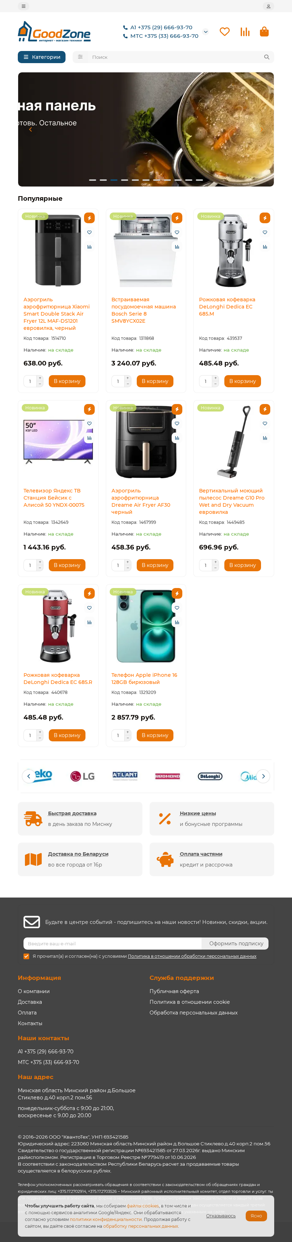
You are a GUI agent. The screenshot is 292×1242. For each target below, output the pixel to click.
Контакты (30, 1023)
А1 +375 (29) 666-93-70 (161, 27)
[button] (31, 129)
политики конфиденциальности (106, 1219)
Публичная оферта (174, 991)
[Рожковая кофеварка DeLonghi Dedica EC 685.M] (233, 250)
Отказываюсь (221, 1215)
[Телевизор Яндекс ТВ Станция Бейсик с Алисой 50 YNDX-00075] (58, 442)
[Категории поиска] (80, 57)
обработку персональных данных (140, 1226)
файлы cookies (143, 1205)
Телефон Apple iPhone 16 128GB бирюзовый (144, 678)
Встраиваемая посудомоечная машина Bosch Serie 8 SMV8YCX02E (143, 310)
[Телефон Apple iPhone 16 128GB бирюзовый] (146, 626)
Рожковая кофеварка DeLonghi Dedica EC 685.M (227, 306)
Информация (39, 977)
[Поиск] (267, 57)
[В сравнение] (89, 246)
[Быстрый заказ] (89, 218)
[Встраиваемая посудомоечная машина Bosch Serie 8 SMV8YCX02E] (146, 250)
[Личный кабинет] (268, 6)
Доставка (30, 1002)
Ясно (256, 1215)
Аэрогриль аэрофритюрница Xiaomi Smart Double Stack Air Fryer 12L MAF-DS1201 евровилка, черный (57, 313)
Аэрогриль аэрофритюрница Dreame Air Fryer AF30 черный (140, 501)
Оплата (27, 1013)
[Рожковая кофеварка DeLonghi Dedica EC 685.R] (58, 626)
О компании (34, 991)
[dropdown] (23, 6)
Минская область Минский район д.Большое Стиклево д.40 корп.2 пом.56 (77, 1094)
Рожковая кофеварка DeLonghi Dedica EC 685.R (58, 678)
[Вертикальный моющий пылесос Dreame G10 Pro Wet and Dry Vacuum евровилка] (233, 442)
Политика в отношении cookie (190, 1002)
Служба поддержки (182, 977)
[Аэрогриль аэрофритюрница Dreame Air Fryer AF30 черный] (146, 442)
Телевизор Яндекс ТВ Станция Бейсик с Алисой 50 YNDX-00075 (54, 497)
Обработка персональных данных (194, 1013)
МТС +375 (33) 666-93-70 (164, 35)
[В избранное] (89, 232)
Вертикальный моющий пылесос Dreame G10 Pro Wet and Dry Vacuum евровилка (232, 501)
